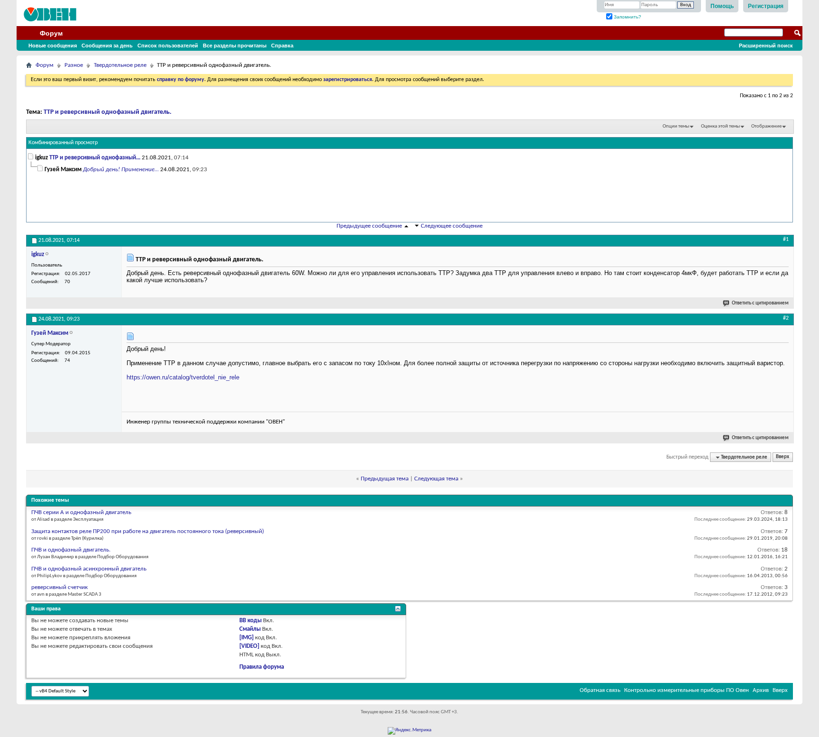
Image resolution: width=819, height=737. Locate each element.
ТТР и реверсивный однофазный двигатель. (108, 112)
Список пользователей (167, 45)
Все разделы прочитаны (234, 45)
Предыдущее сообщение (369, 226)
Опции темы (676, 126)
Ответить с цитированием (760, 303)
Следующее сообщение (451, 226)
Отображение (766, 126)
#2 (786, 318)
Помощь (722, 6)
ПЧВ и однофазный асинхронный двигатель (88, 569)
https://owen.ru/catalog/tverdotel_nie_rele (183, 377)
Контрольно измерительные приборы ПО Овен (686, 690)
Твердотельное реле (120, 65)
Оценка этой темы (720, 126)
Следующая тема (436, 479)
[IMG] (246, 638)
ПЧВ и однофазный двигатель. (70, 550)
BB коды (250, 620)
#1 (786, 239)
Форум (51, 33)
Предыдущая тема (385, 479)
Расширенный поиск (766, 45)
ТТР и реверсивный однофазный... (94, 158)
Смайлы (250, 629)
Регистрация (765, 6)
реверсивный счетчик (59, 587)
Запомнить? (626, 16)
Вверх (782, 457)
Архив (761, 690)
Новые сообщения (52, 45)
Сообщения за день (107, 45)
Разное (73, 65)
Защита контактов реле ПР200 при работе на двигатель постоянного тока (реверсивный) (147, 531)
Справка (282, 45)
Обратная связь (600, 690)
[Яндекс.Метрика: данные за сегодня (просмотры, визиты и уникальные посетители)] (409, 731)
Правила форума (261, 667)
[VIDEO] (249, 646)
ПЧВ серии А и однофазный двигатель (81, 512)
